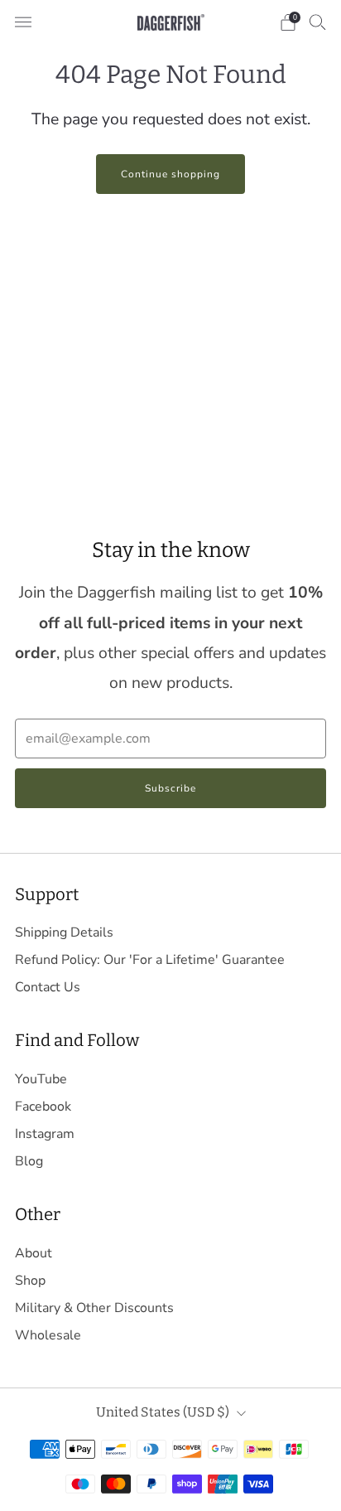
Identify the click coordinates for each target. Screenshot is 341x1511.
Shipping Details (64, 932)
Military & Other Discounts (94, 1308)
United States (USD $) (162, 1412)
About (33, 1253)
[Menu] (23, 22)
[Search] (318, 21)
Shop (30, 1280)
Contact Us (47, 987)
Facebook (43, 1106)
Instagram (44, 1134)
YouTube (41, 1079)
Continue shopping (170, 174)
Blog (29, 1161)
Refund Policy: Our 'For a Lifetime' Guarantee (150, 960)
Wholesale (48, 1335)
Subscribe (170, 788)
